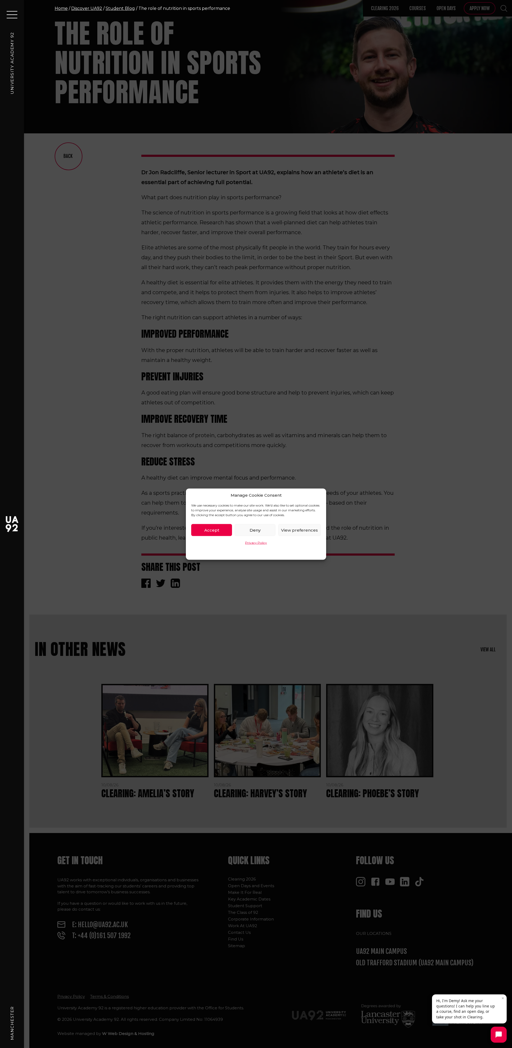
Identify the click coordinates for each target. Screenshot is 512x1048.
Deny (255, 529)
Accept (211, 529)
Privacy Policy (256, 542)
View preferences (299, 529)
